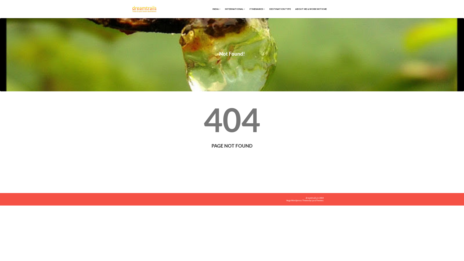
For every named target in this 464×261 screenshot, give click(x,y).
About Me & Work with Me (311, 9)
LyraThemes (318, 200)
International (234, 9)
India (215, 9)
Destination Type (280, 9)
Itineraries (256, 9)
